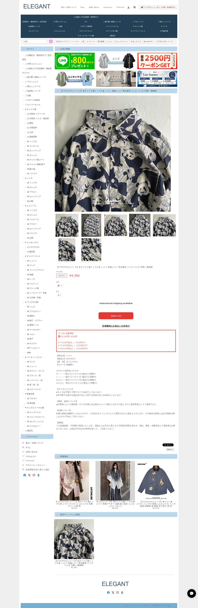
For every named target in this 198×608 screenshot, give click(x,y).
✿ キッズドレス (34, 412)
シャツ (109, 41)
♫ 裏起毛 (112, 36)
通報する (170, 449)
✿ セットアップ (34, 150)
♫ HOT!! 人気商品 (86, 26)
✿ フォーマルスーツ (35, 417)
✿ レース (31, 279)
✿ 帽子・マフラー (35, 320)
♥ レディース (34, 31)
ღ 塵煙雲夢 (32, 137)
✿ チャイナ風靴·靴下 (36, 164)
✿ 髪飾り (31, 316)
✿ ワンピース (33, 146)
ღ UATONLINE (33, 247)
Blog (83, 7)
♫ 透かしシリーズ (164, 22)
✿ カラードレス (34, 389)
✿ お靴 (30, 201)
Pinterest (120, 7)
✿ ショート (32, 261)
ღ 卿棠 (30, 123)
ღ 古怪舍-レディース (36, 114)
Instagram (107, 7)
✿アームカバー (33, 348)
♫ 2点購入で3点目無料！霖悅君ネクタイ (86, 17)
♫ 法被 (60, 26)
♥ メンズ (164, 26)
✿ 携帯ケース (33, 325)
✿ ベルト (31, 334)
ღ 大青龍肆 (32, 127)
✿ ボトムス (32, 155)
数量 (57, 292)
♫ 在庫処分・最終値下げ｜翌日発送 (34, 22)
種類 (57, 282)
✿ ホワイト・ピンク (35, 371)
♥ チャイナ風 (138, 26)
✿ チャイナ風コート (35, 159)
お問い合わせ (94, 7)
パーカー (76, 41)
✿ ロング (31, 265)
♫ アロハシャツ (138, 22)
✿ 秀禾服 (31, 403)
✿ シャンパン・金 (35, 380)
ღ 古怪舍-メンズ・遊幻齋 (38, 118)
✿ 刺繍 (30, 274)
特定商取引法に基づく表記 (37, 469)
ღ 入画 (30, 132)
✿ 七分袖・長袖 (34, 297)
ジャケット (91, 41)
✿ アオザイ (32, 398)
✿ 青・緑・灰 (33, 384)
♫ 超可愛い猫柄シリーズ (112, 22)
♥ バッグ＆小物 (112, 31)
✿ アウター (32, 192)
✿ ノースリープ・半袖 (36, 293)
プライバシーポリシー (36, 465)
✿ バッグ (31, 306)
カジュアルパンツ (121, 41)
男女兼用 (101, 41)
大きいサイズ (136, 41)
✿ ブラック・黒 (34, 375)
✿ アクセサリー (34, 311)
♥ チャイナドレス (86, 31)
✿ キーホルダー (34, 329)
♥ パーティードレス (138, 31)
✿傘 (29, 352)
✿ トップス (32, 141)
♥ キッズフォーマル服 (86, 36)
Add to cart (116, 315)
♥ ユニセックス (59, 31)
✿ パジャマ (32, 173)
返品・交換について (68, 7)
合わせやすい (149, 41)
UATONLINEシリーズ (164, 41)
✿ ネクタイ (32, 343)
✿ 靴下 (30, 339)
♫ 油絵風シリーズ (33, 26)
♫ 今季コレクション (60, 22)
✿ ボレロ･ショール (35, 421)
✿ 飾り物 (31, 169)
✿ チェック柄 (33, 288)
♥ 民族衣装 (164, 31)
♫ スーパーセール (112, 26)
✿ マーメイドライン (35, 270)
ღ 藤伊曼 (31, 251)
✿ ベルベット (33, 284)
